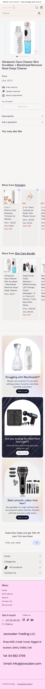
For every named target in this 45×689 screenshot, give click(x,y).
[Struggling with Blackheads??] (22, 356)
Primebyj (20, 185)
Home (4, 590)
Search (5, 597)
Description (8, 116)
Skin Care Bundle (25, 253)
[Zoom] (36, 51)
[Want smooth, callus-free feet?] (22, 479)
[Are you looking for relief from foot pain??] (22, 417)
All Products (7, 594)
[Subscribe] (36, 542)
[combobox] (22, 13)
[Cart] (36, 7)
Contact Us (7, 601)
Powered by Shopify (25, 684)
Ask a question (9, 122)
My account (7, 605)
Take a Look (22, 391)
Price (4, 76)
